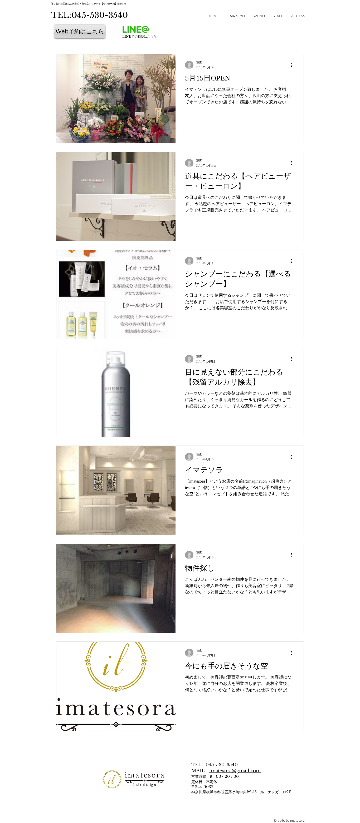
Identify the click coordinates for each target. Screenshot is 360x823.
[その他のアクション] (293, 65)
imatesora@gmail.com (235, 771)
